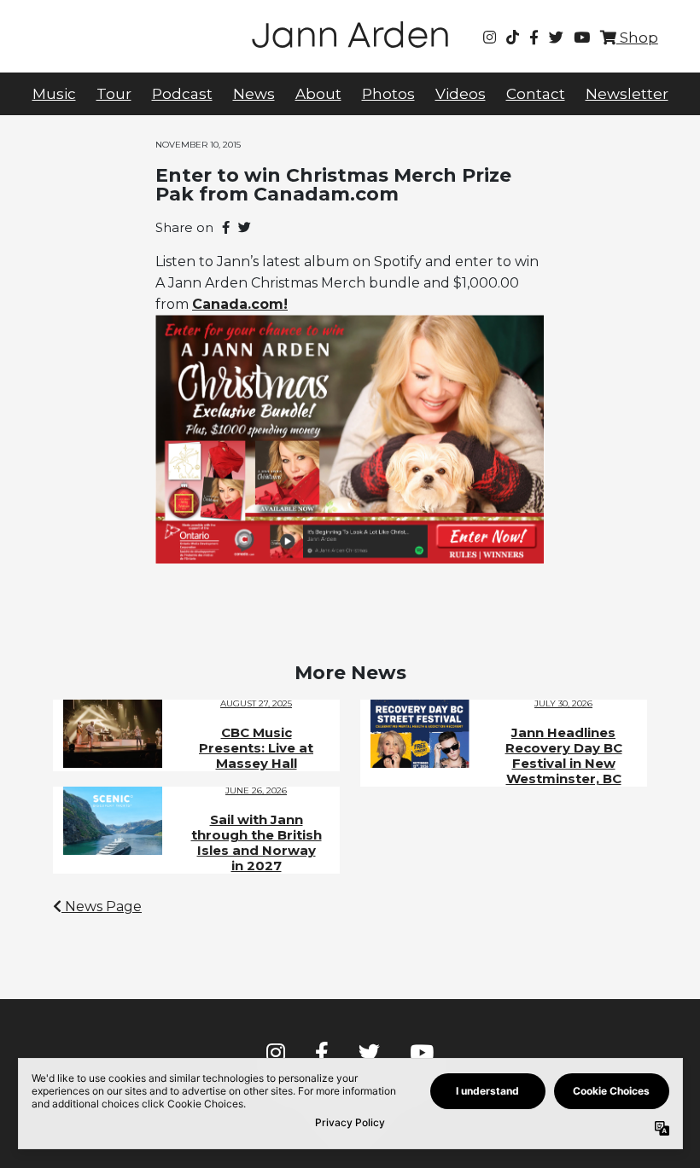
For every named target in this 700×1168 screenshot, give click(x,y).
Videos (460, 93)
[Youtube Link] (582, 37)
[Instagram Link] (489, 37)
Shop (637, 37)
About (318, 93)
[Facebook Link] (534, 37)
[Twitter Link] (556, 37)
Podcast (182, 93)
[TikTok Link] (512, 37)
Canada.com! (240, 304)
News (254, 93)
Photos (388, 93)
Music (54, 93)
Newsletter (627, 93)
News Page (101, 906)
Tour (113, 93)
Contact (535, 93)
